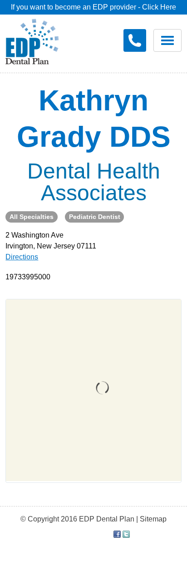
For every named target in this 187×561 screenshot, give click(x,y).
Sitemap (153, 519)
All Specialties (32, 216)
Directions (21, 257)
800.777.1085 (134, 40)
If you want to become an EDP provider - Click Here (93, 7)
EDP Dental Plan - (38, 40)
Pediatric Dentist (94, 216)
